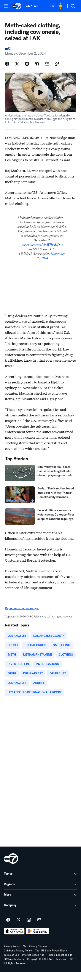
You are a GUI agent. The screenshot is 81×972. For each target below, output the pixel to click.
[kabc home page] (11, 858)
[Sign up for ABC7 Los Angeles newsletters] (39, 920)
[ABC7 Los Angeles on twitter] (18, 920)
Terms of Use (11, 955)
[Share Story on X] (17, 63)
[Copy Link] (56, 63)
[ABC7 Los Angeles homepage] (16, 6)
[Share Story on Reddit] (27, 63)
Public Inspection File (60, 955)
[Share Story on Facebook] (7, 63)
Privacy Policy (12, 946)
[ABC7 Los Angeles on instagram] (29, 920)
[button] (6, 5)
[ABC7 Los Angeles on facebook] (8, 920)
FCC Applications (14, 959)
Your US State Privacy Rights (51, 950)
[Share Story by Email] (47, 63)
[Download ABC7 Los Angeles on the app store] (14, 931)
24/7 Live (32, 6)
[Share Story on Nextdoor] (37, 63)
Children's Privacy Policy (18, 950)
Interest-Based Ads (33, 955)
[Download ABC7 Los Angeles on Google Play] (37, 931)
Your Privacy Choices (35, 946)
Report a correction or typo (22, 608)
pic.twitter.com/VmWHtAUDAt (42, 244)
